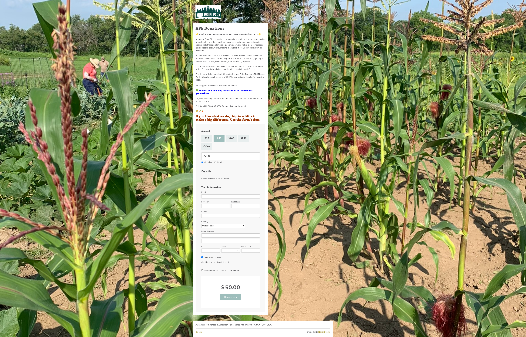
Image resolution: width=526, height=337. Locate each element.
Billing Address (207, 231)
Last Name (235, 202)
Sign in (199, 332)
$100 (231, 138)
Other (206, 146)
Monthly (220, 162)
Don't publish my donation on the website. (222, 270)
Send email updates (212, 257)
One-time (208, 162)
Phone (204, 211)
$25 (207, 138)
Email (203, 192)
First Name (206, 202)
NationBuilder (324, 332)
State (223, 246)
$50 (219, 138)
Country (204, 222)
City (203, 246)
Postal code (246, 246)
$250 (243, 138)
